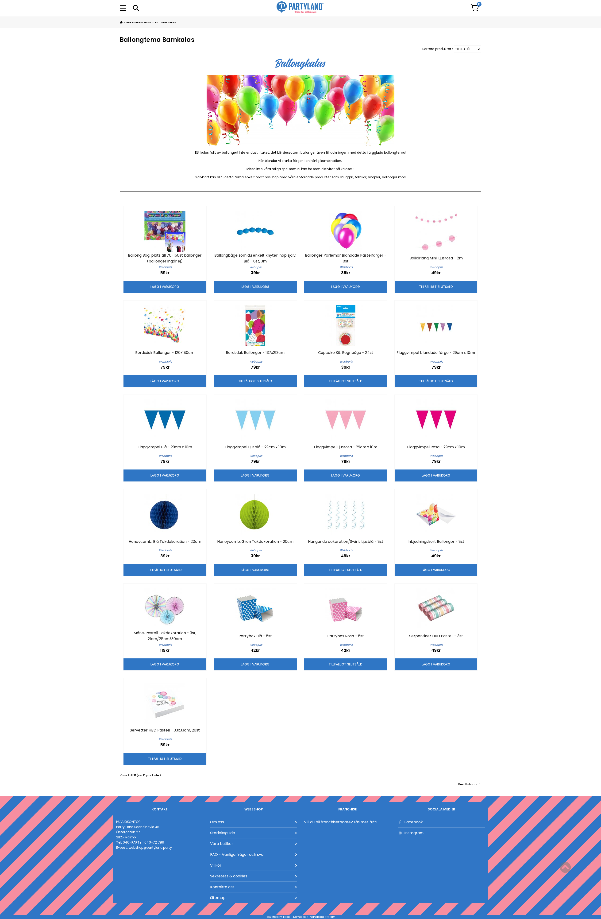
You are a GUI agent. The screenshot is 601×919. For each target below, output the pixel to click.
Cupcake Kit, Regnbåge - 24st (345, 352)
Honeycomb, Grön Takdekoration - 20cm (255, 541)
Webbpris (165, 267)
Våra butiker (221, 843)
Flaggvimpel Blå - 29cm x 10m (165, 447)
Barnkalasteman (138, 22)
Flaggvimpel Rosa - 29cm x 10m (436, 447)
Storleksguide (222, 833)
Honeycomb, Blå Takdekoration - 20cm (165, 541)
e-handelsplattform (321, 917)
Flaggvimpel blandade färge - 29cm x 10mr (436, 352)
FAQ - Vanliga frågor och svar (237, 854)
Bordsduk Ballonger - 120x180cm (164, 352)
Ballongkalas (165, 22)
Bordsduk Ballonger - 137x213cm (255, 352)
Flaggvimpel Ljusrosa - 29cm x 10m (345, 447)
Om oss (217, 822)
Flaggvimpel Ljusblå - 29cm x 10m (255, 447)
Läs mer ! (365, 822)
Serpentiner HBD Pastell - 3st (436, 636)
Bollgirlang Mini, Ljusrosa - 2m (436, 258)
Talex (286, 917)
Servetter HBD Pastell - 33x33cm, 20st (165, 730)
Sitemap (218, 897)
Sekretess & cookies (228, 876)
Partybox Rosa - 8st (345, 636)
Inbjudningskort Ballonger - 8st (436, 541)
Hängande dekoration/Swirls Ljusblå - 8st (345, 541)
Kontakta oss (222, 887)
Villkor (215, 865)
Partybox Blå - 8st (255, 636)
